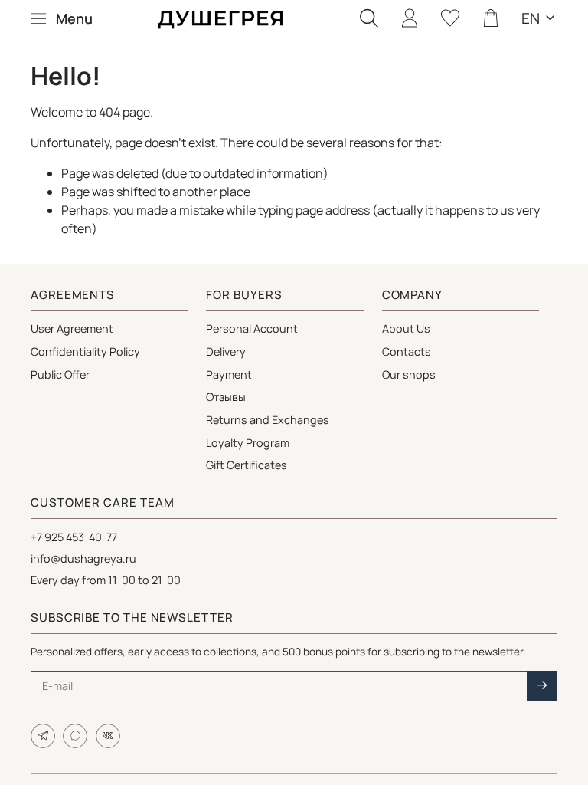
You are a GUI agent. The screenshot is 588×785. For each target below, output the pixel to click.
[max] (75, 736)
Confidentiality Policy (85, 351)
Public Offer (60, 374)
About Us (406, 328)
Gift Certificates (246, 465)
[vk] (108, 736)
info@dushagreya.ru (83, 558)
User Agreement (72, 328)
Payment (229, 374)
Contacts (406, 351)
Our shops (409, 374)
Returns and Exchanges (267, 419)
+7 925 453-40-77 (74, 537)
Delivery (226, 351)
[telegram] (43, 736)
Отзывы (226, 396)
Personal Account (252, 328)
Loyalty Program (247, 442)
